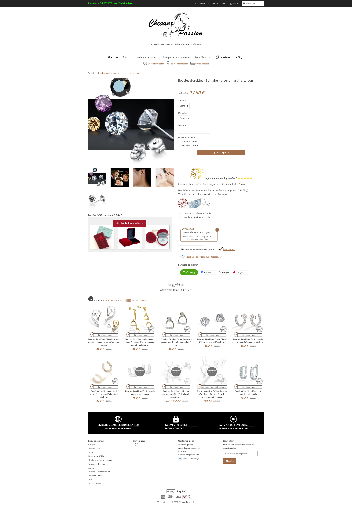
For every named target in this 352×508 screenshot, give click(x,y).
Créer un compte (218, 3)
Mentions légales (94, 483)
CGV (90, 479)
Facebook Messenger (190, 459)
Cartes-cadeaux (202, 63)
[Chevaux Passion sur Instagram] (136, 445)
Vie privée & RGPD (96, 456)
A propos (91, 445)
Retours (91, 468)
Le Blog (238, 57)
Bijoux (126, 57)
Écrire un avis (229, 249)
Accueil (114, 57)
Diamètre (182, 113)
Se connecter (200, 3)
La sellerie (225, 57)
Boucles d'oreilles (114, 300)
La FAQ (91, 452)
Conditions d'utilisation (97, 475)
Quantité (182, 125)
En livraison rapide (155, 63)
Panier (236, 3)
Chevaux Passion (185, 502)
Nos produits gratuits (178, 63)
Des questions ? (94, 448)
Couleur (182, 100)
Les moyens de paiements (98, 464)
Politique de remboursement (99, 472)
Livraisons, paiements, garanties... (101, 460)
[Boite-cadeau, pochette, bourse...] (130, 251)
